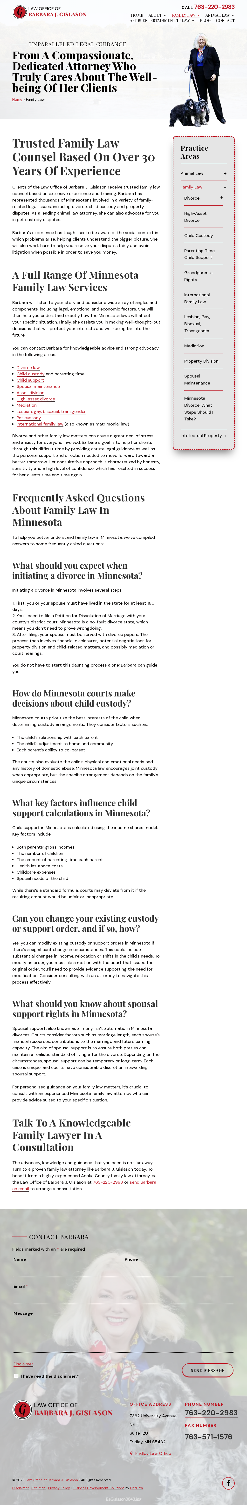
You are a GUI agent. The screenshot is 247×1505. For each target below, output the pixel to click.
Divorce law (28, 368)
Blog (205, 20)
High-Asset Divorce (195, 216)
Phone (131, 1259)
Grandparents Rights (198, 276)
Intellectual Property (201, 436)
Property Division (201, 361)
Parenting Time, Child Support (199, 254)
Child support (30, 380)
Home (137, 15)
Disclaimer (23, 1364)
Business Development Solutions (98, 1488)
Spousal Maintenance (197, 379)
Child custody (31, 374)
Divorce (191, 198)
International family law (40, 424)
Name (20, 1259)
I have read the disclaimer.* (50, 1376)
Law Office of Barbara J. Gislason (52, 1480)
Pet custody (29, 418)
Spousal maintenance (38, 386)
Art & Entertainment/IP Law (160, 20)
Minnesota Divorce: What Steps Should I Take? (198, 408)
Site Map (38, 1488)
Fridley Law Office (153, 1453)
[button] (242, 1500)
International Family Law (197, 298)
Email (21, 1286)
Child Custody (198, 235)
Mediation (27, 405)
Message (23, 1313)
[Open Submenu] (225, 173)
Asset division (30, 393)
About (155, 15)
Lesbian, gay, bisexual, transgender (51, 411)
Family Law (183, 15)
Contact (225, 20)
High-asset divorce (36, 399)
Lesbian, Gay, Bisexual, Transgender (197, 324)
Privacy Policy (59, 1488)
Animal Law (218, 15)
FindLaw (136, 1488)
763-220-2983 (214, 7)
